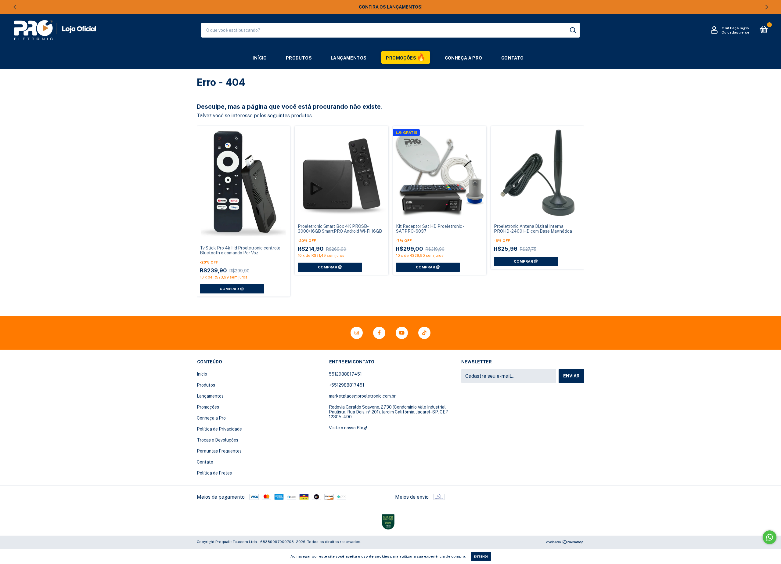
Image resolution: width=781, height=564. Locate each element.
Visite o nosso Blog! (348, 427)
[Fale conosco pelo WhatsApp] (769, 537)
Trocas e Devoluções (217, 440)
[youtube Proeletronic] (402, 333)
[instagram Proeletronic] (357, 333)
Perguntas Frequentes (219, 451)
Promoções (401, 58)
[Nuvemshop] (565, 542)
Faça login (739, 28)
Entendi (481, 556)
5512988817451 (345, 374)
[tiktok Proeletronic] (424, 333)
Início (260, 58)
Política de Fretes (214, 473)
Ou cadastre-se (735, 32)
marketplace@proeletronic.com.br (362, 396)
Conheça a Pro (463, 58)
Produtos (299, 58)
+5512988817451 (346, 385)
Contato (512, 58)
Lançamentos (348, 58)
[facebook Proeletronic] (379, 333)
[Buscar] (572, 30)
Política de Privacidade (219, 429)
